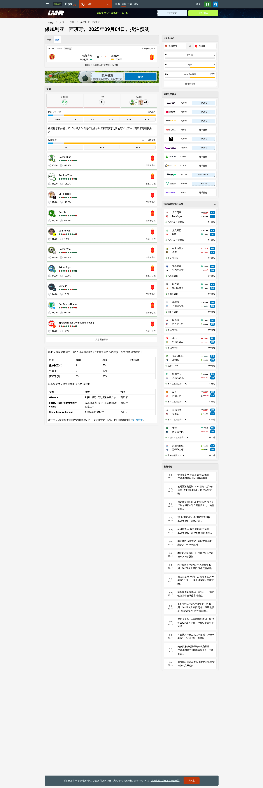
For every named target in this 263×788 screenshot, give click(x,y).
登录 (198, 4)
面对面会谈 (190, 84)
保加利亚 (87, 55)
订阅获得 (138, 419)
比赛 (117, 4)
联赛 (130, 4)
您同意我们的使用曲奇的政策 (165, 780)
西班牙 (115, 55)
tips (70, 4)
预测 (123, 4)
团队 (136, 4)
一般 (49, 39)
